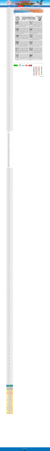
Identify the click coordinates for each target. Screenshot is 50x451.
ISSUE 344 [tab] (9, 56)
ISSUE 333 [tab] (9, 72)
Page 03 (9, 134)
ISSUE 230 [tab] (9, 256)
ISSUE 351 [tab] (9, 46)
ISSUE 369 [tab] (9, 20)
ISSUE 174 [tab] (9, 337)
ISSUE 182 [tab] (9, 325)
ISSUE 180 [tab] (9, 328)
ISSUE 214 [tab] (9, 279)
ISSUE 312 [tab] (9, 102)
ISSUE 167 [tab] (9, 347)
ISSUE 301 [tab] (9, 118)
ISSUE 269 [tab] (9, 200)
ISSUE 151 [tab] (9, 370)
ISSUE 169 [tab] (9, 344)
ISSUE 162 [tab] (9, 354)
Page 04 (9, 135)
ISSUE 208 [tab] (9, 288)
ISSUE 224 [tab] (9, 265)
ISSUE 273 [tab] (9, 194)
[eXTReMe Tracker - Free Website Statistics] (25, 450)
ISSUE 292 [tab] (9, 131)
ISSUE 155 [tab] (9, 364)
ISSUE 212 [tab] (9, 282)
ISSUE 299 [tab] (9, 121)
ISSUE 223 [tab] (9, 266)
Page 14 (9, 142)
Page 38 (9, 159)
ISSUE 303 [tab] (9, 115)
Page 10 (9, 139)
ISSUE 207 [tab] (9, 289)
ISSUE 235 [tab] (9, 249)
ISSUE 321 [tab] (9, 89)
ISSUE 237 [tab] (9, 246)
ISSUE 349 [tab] (9, 49)
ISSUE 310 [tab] (9, 105)
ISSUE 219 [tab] (9, 272)
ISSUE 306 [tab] (9, 111)
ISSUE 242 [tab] (9, 239)
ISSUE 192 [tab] (9, 311)
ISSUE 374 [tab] (9, 13)
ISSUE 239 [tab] (9, 243)
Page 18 (9, 145)
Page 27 (9, 151)
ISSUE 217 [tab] (9, 275)
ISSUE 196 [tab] (9, 305)
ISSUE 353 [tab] (9, 43)
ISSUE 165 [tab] (9, 350)
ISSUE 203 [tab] (9, 295)
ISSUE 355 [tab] (9, 40)
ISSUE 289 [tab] (9, 171)
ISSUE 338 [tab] (9, 65)
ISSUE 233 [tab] (9, 252)
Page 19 (9, 146)
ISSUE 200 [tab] (9, 299)
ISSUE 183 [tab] (9, 324)
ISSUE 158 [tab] (9, 360)
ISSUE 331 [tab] (9, 75)
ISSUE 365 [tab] (9, 26)
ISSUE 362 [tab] (9, 30)
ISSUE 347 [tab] (9, 52)
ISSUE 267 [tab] (9, 203)
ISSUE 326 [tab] (9, 82)
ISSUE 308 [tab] (9, 108)
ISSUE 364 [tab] (9, 27)
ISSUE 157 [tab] (9, 361)
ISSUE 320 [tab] (9, 91)
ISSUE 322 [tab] (9, 88)
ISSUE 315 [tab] (9, 98)
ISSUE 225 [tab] (9, 263)
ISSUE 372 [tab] (9, 16)
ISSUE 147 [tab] (9, 376)
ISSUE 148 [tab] (9, 374)
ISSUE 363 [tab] (9, 29)
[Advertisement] (9, 419)
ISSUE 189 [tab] (9, 315)
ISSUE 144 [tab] (9, 380)
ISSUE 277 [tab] (9, 188)
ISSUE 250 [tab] (9, 227)
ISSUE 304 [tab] (9, 114)
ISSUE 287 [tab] (9, 174)
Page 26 (9, 150)
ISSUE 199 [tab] (9, 301)
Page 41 (9, 161)
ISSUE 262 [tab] (9, 210)
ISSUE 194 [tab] (9, 308)
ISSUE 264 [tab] (9, 207)
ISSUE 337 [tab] (9, 66)
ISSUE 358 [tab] (9, 36)
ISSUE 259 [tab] (9, 214)
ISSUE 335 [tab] (9, 69)
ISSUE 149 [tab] (9, 373)
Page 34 (9, 156)
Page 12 (9, 141)
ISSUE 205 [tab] (9, 292)
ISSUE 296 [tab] (9, 125)
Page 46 (9, 165)
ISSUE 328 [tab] (9, 79)
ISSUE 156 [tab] (9, 363)
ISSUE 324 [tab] (9, 85)
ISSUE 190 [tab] (9, 314)
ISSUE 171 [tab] (9, 341)
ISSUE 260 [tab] (9, 213)
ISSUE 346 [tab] (9, 53)
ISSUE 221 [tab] (9, 269)
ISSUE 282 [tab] (9, 181)
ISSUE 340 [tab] (9, 62)
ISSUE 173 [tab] (9, 338)
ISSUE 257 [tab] (9, 217)
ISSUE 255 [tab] (9, 220)
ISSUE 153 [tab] (9, 367)
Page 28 (9, 152)
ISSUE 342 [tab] (9, 59)
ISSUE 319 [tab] (9, 92)
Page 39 (9, 160)
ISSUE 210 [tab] (9, 285)
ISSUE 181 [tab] (9, 327)
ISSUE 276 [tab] (9, 190)
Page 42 (9, 162)
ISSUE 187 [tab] (9, 318)
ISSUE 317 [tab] (9, 95)
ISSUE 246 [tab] (9, 233)
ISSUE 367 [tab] (9, 23)
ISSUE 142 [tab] (9, 383)
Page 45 (9, 164)
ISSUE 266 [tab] (9, 204)
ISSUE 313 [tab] (9, 101)
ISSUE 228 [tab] (9, 259)
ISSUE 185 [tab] (9, 321)
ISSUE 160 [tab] (9, 357)
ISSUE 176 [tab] (9, 334)
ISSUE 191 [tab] (9, 312)
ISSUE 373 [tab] (9, 14)
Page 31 (9, 154)
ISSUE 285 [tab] (9, 177)
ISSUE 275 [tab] (9, 191)
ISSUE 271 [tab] (9, 197)
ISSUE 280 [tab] (9, 184)
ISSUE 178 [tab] (9, 331)
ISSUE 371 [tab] (9, 17)
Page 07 (9, 137)
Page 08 (9, 138)
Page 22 (9, 148)
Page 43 (9, 163)
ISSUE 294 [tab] (9, 128)
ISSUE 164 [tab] (9, 351)
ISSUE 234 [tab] (9, 250)
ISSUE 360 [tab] (9, 33)
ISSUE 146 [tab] (9, 377)
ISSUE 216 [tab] (9, 276)
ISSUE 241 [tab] (9, 240)
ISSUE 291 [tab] (9, 168)
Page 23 (9, 149)
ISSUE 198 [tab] (9, 302)
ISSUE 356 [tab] (9, 39)
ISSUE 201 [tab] (9, 298)
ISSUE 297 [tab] (9, 124)
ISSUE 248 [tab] (9, 230)
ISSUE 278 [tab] (9, 187)
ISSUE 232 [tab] (9, 253)
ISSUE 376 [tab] (9, 10)
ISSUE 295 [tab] (9, 127)
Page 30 (9, 153)
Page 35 (9, 157)
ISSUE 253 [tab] (9, 223)
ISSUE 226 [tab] (9, 262)
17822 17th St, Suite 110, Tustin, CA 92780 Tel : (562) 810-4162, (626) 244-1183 (25, 4)
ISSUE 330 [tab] (9, 76)
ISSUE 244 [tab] (9, 236)
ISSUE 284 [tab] (9, 178)
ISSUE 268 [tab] (9, 201)
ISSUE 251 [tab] (9, 226)
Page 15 (9, 143)
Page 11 (9, 140)
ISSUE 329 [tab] (9, 78)
